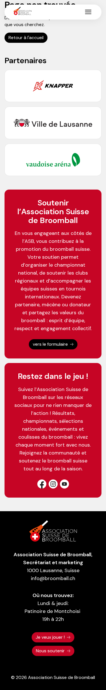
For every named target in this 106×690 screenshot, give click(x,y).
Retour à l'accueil (26, 38)
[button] (88, 12)
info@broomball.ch (53, 578)
